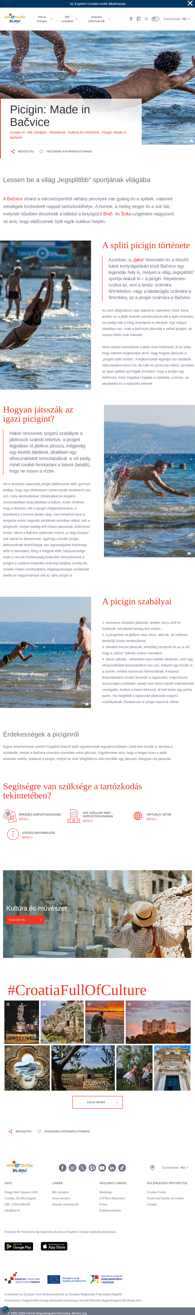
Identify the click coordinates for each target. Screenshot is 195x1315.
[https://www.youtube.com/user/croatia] (101, 1158)
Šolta (127, 214)
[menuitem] (19, 1237)
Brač (110, 214)
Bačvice (14, 199)
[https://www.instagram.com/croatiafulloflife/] (72, 1158)
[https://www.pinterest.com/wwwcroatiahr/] (91, 1158)
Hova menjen (61, 1189)
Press (103, 1195)
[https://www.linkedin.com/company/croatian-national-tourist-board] (111, 1158)
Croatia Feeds (156, 1183)
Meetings (105, 1183)
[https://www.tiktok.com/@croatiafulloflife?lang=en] (121, 1158)
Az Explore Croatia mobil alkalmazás (97, 4)
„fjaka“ (139, 259)
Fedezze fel (17, 910)
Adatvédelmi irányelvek (160, 1307)
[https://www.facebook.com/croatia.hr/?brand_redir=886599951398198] (62, 1158)
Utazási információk (66, 1195)
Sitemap (182, 1307)
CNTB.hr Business (112, 1189)
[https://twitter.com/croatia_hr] (82, 1158)
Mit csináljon (61, 1183)
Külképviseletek (110, 1201)
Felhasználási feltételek (129, 1307)
